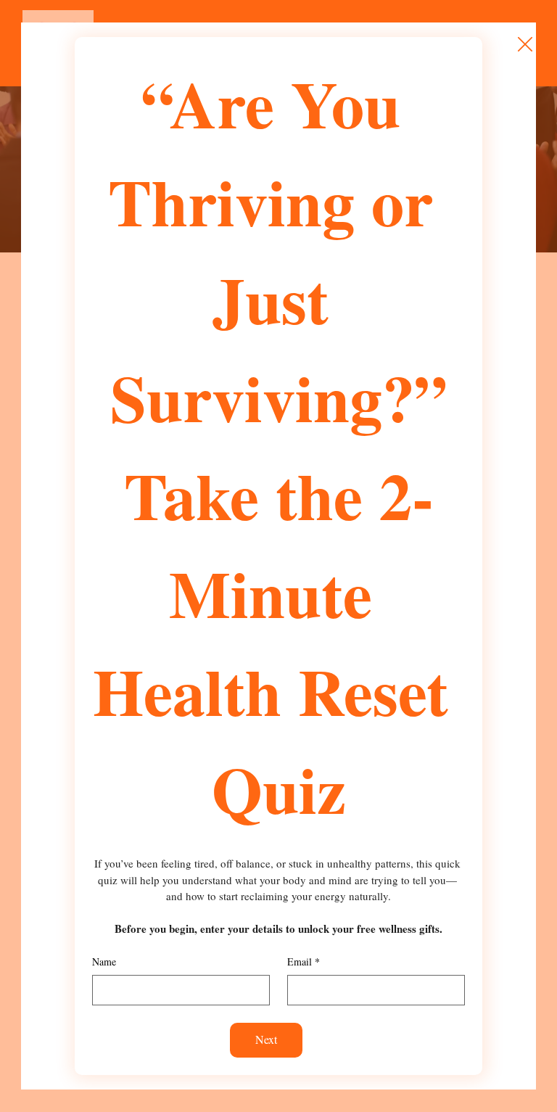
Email (303, 961)
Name (104, 961)
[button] (525, 45)
